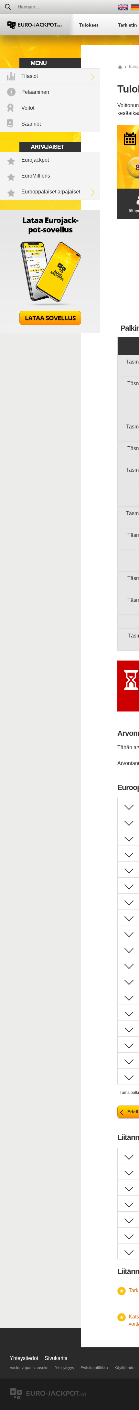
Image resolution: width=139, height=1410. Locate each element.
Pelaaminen (35, 92)
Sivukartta (56, 1358)
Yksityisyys (64, 1368)
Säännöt (31, 124)
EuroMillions (35, 176)
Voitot (27, 108)
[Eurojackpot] (35, 24)
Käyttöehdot (124, 1368)
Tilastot (29, 76)
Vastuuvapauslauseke (29, 1368)
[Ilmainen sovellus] (50, 331)
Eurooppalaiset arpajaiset (50, 191)
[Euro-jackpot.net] (120, 66)
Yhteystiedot (24, 1358)
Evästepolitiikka (94, 1368)
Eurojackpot (35, 160)
